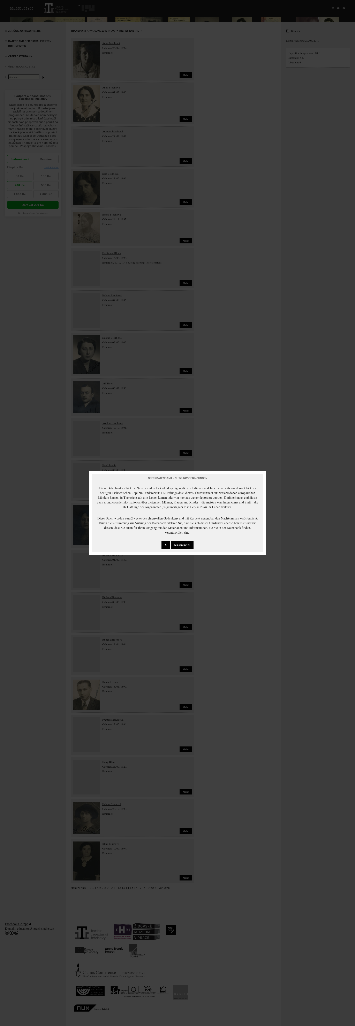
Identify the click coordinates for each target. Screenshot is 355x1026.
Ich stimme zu (182, 545)
